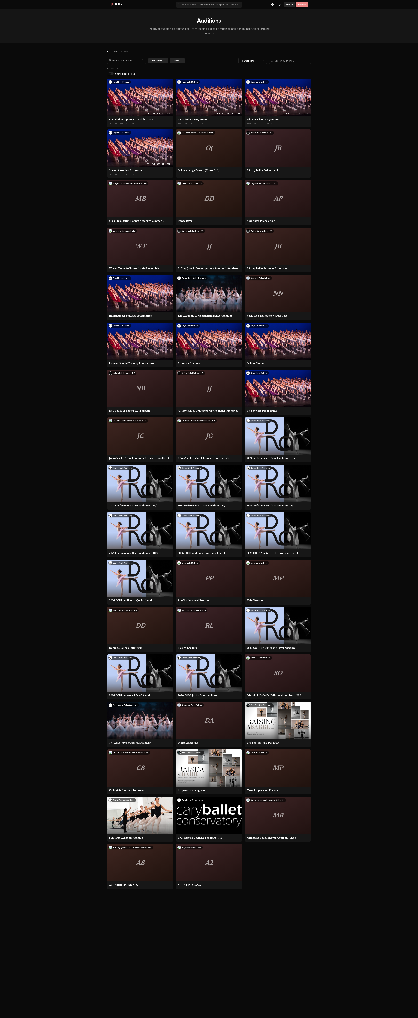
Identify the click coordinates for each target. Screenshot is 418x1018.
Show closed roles (125, 73)
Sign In (289, 4)
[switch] (111, 73)
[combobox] (211, 4)
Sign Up (302, 4)
